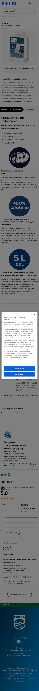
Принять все (19, 374)
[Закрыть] (34, 314)
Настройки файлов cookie (19, 363)
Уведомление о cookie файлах (18, 357)
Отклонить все (19, 368)
